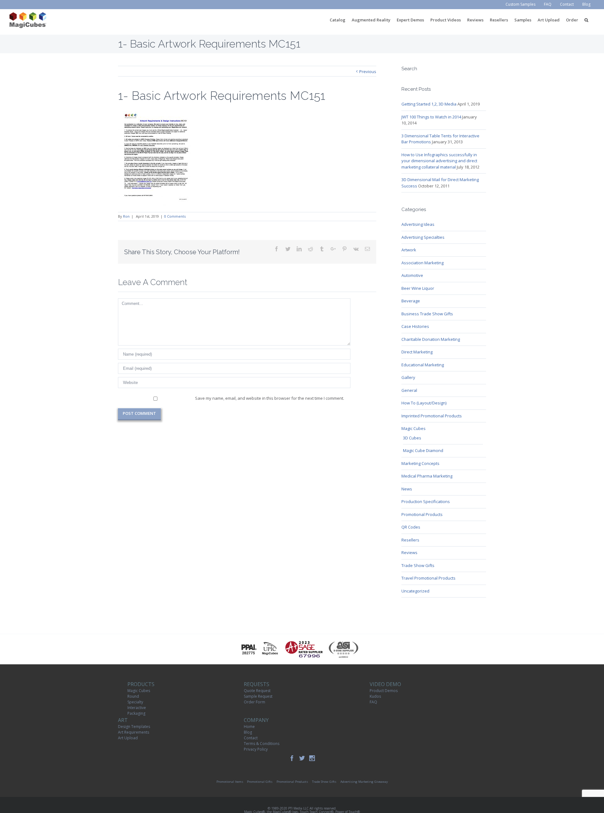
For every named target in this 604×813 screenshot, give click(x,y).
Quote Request (257, 690)
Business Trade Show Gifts (427, 314)
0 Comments (175, 216)
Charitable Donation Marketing (430, 339)
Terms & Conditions (261, 743)
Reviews (409, 552)
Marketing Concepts (420, 463)
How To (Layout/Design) (423, 403)
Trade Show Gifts (417, 565)
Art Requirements (133, 732)
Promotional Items (229, 782)
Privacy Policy (256, 749)
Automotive (412, 275)
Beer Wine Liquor (417, 288)
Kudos (375, 696)
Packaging (136, 713)
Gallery (408, 377)
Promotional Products (422, 514)
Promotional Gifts (259, 782)
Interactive (136, 707)
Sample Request (258, 696)
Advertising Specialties (423, 237)
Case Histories (415, 326)
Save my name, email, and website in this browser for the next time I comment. (269, 398)
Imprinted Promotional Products (431, 416)
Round (133, 696)
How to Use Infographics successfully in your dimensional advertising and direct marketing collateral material (439, 161)
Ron (126, 216)
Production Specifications (425, 501)
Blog (248, 732)
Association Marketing (422, 263)
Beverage (410, 301)
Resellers (410, 540)
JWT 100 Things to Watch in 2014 (431, 117)
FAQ (373, 702)
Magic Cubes (413, 428)
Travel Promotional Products (428, 578)
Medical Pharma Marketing (426, 476)
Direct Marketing (417, 352)
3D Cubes (412, 438)
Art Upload (128, 738)
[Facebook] (292, 758)
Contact (251, 738)
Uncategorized (415, 591)
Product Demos (384, 690)
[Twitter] (302, 758)
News (406, 489)
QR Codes (410, 527)
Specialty (135, 702)
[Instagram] (312, 758)
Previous (367, 71)
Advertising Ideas (417, 224)
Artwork (408, 250)
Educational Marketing (422, 365)
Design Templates (134, 726)
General (409, 390)
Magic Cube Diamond (423, 450)
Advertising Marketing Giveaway (364, 782)
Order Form (254, 702)
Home (249, 726)
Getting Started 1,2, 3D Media (428, 104)
